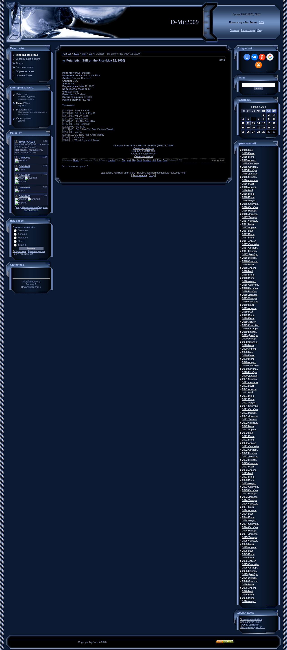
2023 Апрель (249, 470)
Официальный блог (251, 619)
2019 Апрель (249, 308)
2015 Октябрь (250, 166)
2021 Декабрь (250, 416)
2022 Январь (249, 419)
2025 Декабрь (250, 574)
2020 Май (247, 352)
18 (243, 127)
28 (258, 131)
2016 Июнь (248, 193)
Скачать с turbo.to (143, 148)
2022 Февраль (250, 422)
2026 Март (248, 584)
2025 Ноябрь (249, 571)
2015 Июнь (248, 153)
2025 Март (248, 544)
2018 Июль (248, 278)
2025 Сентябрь (250, 564)
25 (243, 131)
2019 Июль (248, 318)
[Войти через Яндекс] (262, 57)
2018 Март (248, 264)
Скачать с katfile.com (143, 151)
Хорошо (22, 234)
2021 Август (249, 402)
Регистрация (248, 30)
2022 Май (247, 433)
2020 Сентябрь (250, 365)
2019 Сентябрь (250, 325)
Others (20, 118)
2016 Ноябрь (249, 210)
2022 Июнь (248, 436)
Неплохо (23, 237)
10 (274, 119)
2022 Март (248, 426)
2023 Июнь (248, 476)
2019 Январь (249, 298)
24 (274, 127)
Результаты (19, 251)
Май (84, 53)
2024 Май (247, 513)
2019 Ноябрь (249, 332)
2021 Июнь (248, 395)
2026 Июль (248, 598)
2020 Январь (249, 338)
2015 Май (247, 150)
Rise (159, 160)
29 (263, 131)
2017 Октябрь (250, 247)
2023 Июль (248, 480)
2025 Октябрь (250, 567)
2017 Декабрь (250, 254)
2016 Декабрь (250, 214)
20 (253, 127)
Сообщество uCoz (250, 622)
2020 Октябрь (250, 369)
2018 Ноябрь (249, 291)
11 (243, 123)
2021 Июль (248, 399)
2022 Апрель (249, 429)
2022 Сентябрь (250, 446)
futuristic (147, 160)
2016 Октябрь (250, 207)
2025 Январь (249, 537)
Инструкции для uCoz (252, 627)
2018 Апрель (249, 268)
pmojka (111, 160)
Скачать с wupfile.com (143, 153)
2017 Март (248, 224)
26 (248, 131)
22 (263, 127)
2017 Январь (249, 217)
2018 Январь (249, 257)
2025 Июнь (248, 554)
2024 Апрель (249, 510)
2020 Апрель (249, 348)
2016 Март (248, 183)
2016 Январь (249, 177)
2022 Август (249, 443)
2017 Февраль (250, 220)
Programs (21, 109)
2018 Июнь (248, 274)
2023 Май (247, 473)
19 (248, 127)
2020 (76, 53)
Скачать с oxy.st (143, 156)
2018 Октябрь (250, 288)
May (134, 160)
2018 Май (247, 271)
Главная (234, 30)
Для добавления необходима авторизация (31, 208)
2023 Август (249, 483)
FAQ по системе (249, 624)
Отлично (23, 230)
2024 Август (249, 520)
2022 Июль (248, 439)
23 (268, 127)
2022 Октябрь (250, 449)
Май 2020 (258, 107)
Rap (165, 160)
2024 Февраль (250, 503)
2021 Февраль (250, 382)
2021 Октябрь (250, 409)
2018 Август (249, 281)
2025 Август (249, 561)
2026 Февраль (250, 581)
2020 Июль (248, 358)
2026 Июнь (248, 594)
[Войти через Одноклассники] (258, 65)
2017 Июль (248, 237)
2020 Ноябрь (249, 372)
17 (274, 123)
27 (253, 131)
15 (263, 123)
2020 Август (249, 362)
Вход (260, 30)
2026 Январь (249, 577)
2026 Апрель (249, 587)
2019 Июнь (248, 315)
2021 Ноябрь (249, 412)
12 (90, 53)
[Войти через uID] (247, 57)
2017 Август (249, 241)
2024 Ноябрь (249, 530)
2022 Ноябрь (249, 453)
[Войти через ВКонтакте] (254, 57)
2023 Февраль (250, 463)
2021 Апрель (249, 389)
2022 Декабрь (250, 456)
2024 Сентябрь (250, 523)
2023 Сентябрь (250, 486)
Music (19, 103)
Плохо (21, 241)
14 (258, 123)
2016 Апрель (249, 187)
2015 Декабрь (250, 173)
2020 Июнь (248, 355)
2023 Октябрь (250, 490)
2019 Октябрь (250, 328)
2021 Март (248, 385)
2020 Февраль (250, 342)
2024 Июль (248, 517)
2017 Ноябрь (249, 251)
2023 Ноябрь (249, 493)
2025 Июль (248, 557)
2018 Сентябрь (250, 284)
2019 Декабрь (250, 335)
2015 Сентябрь (250, 163)
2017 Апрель (249, 227)
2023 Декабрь (250, 497)
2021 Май (247, 392)
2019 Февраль (250, 301)
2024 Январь (249, 500)
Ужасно (22, 244)
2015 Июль (248, 156)
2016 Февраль (250, 180)
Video (19, 94)
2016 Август (249, 200)
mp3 (129, 160)
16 (268, 123)
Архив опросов (36, 251)
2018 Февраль (250, 261)
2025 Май (247, 550)
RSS (261, 22)
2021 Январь (249, 379)
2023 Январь (249, 459)
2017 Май (247, 230)
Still (154, 160)
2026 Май (247, 591)
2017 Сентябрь (250, 244)
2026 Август (249, 601)
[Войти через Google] (270, 57)
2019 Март (248, 305)
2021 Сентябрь (250, 406)
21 (258, 127)
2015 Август (249, 160)
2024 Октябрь (250, 527)
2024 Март (248, 507)
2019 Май (247, 311)
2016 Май (247, 190)
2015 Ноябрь (249, 170)
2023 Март (248, 466)
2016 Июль (248, 197)
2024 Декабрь (250, 534)
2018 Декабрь (250, 294)
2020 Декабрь (250, 375)
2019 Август (249, 321)
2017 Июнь (248, 234)
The (123, 160)
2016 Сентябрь (250, 204)
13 (253, 123)
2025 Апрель (249, 547)
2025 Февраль (250, 540)
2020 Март (248, 345)
